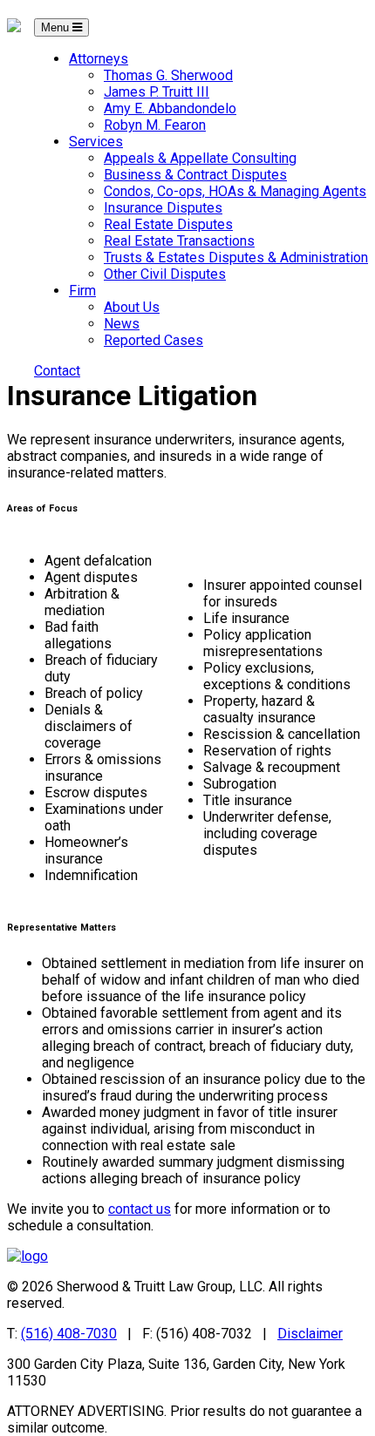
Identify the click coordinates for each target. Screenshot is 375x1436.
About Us (132, 307)
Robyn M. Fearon (155, 125)
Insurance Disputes (163, 208)
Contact (57, 370)
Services (96, 141)
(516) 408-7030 (69, 1333)
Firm (82, 290)
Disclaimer (310, 1333)
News (122, 323)
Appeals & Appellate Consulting (200, 158)
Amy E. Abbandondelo (170, 108)
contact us (139, 1209)
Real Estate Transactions (179, 241)
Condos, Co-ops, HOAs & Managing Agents (235, 191)
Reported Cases (153, 340)
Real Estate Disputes (168, 224)
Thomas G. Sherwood (168, 75)
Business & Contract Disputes (195, 174)
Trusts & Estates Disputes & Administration (236, 257)
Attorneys (98, 59)
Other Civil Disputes (165, 274)
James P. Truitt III (156, 92)
